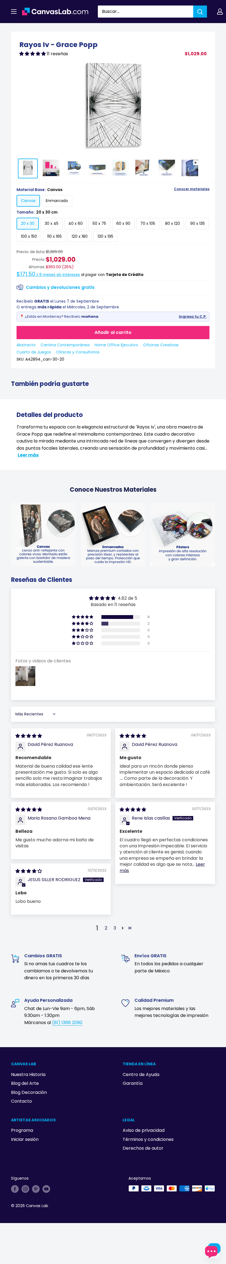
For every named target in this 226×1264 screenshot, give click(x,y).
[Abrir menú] (14, 11)
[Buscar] (200, 11)
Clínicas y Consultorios (77, 352)
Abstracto (26, 345)
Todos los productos (46, 29)
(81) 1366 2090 (67, 1022)
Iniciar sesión (25, 1139)
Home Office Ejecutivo (116, 345)
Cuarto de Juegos (34, 352)
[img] (28, 736)
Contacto (21, 1101)
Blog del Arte (25, 1083)
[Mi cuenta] (220, 12)
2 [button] (106, 928)
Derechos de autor (143, 1148)
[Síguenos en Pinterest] (36, 1189)
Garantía (132, 1083)
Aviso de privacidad (144, 1130)
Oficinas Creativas (161, 345)
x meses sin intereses (48, 274)
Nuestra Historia (28, 1074)
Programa (22, 1130)
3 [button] (115, 928)
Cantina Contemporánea (65, 345)
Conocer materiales (191, 189)
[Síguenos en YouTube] (46, 1189)
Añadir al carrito (113, 332)
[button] (33, 54)
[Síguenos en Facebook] (15, 1189)
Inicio (16, 29)
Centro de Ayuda (141, 1074)
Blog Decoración (29, 1092)
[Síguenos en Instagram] (25, 1189)
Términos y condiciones (148, 1139)
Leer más (28, 455)
